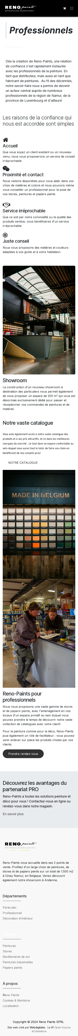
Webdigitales (38, 1027)
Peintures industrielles (19, 962)
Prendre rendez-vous (23, 754)
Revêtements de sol (16, 956)
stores (68, 706)
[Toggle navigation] (71, 8)
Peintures (9, 946)
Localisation (11, 1006)
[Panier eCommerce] (64, 8)
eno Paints (11, 995)
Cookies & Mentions (16, 1000)
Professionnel (12, 913)
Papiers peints (12, 967)
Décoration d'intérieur (18, 918)
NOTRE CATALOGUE (23, 462)
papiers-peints (20, 711)
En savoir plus (13, 814)
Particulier (10, 907)
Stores (7, 951)
